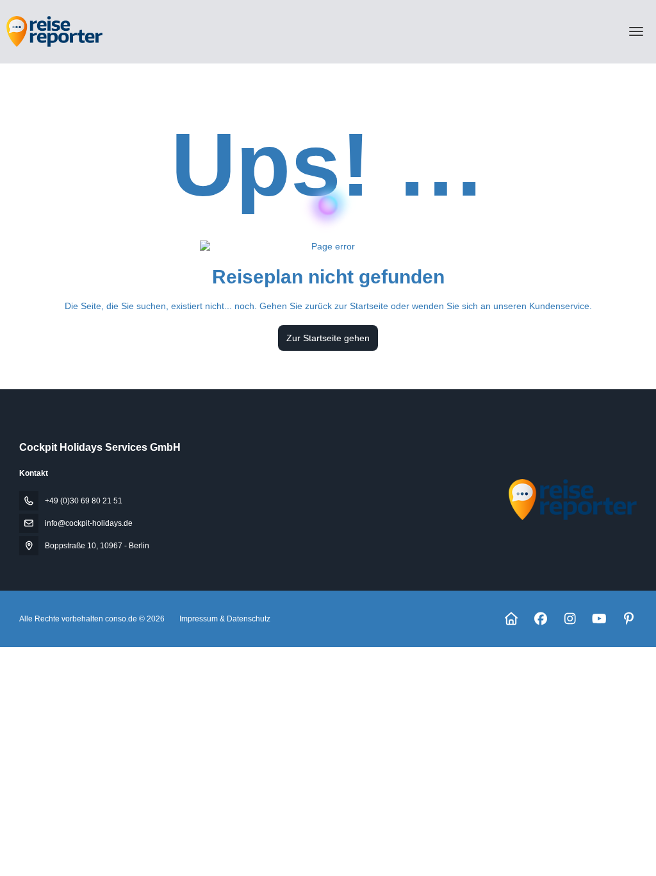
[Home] (511, 619)
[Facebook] (540, 619)
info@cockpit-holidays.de (89, 523)
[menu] (636, 31)
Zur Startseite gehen (328, 338)
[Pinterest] (629, 619)
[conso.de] (571, 499)
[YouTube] (599, 619)
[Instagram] (570, 619)
